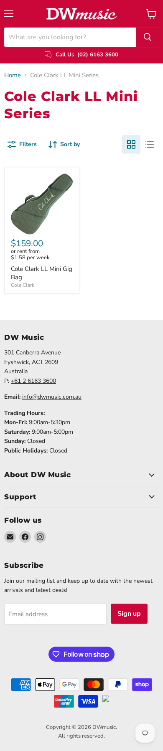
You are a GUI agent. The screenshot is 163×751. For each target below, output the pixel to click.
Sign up (129, 613)
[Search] (147, 37)
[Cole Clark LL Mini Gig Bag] (41, 204)
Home (12, 75)
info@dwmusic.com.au (52, 397)
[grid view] (131, 144)
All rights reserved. (81, 736)
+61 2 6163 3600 (33, 381)
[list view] (149, 144)
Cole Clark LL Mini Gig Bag (41, 273)
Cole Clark (22, 285)
